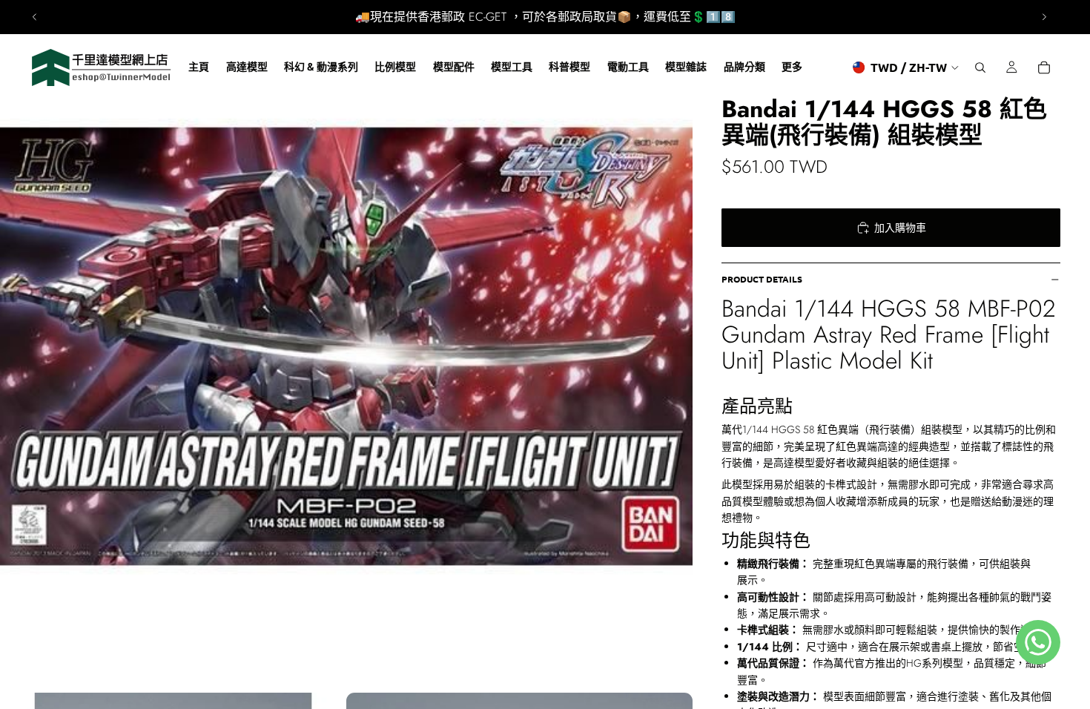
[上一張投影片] (35, 17)
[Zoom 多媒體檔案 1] (346, 346)
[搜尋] (980, 67)
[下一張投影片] (1044, 17)
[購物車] (1044, 67)
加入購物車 (900, 227)
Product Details (761, 279)
